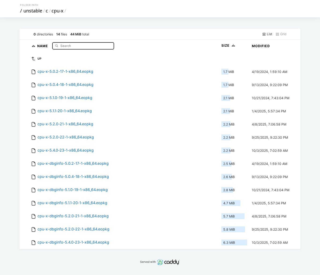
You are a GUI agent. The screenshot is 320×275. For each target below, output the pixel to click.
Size (226, 45)
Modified (261, 46)
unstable (32, 11)
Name (43, 46)
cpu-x (57, 11)
